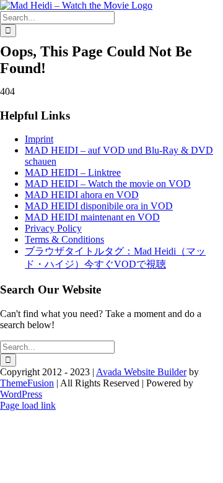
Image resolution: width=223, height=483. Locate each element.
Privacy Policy (53, 228)
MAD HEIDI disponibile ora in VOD (99, 206)
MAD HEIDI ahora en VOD (82, 194)
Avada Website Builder (141, 372)
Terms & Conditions (64, 239)
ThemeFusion (27, 383)
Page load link (28, 405)
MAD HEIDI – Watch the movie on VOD (108, 183)
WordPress (21, 394)
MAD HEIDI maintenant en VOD (92, 217)
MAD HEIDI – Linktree (73, 172)
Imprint (39, 139)
